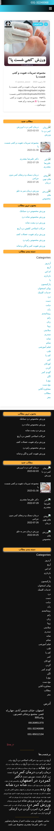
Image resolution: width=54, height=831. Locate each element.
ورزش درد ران (23, 797)
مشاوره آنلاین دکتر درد (12, 789)
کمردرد (34, 809)
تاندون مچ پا (39, 760)
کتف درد (14, 805)
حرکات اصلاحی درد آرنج (24, 760)
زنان (49, 322)
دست (48, 301)
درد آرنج (26, 764)
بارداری (47, 276)
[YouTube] (10, 2)
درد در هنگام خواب (17, 764)
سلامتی (47, 330)
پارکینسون (46, 284)
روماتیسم (46, 313)
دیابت (48, 305)
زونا (49, 326)
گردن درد (24, 809)
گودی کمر (46, 372)
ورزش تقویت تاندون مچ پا (16, 793)
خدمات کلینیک (44, 292)
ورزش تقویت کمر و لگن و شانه (30, 246)
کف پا (48, 355)
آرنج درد (47, 760)
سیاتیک (29, 785)
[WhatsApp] (22, 2)
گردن (48, 368)
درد (49, 297)
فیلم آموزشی (44, 347)
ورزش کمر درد (39, 804)
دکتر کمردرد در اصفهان (33, 778)
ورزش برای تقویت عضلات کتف (30, 234)
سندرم (48, 334)
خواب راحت (35, 764)
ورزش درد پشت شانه (35, 223)
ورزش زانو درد (43, 800)
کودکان (47, 364)
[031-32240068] (47, 728)
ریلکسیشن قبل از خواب (12, 781)
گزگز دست (41, 813)
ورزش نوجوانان (12, 801)
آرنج (49, 267)
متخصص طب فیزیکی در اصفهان (29, 789)
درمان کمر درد (24, 772)
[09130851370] (47, 723)
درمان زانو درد (43, 772)
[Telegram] (4, 2)
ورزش (27, 793)
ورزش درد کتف (13, 797)
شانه (48, 339)
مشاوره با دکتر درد (45, 793)
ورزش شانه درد (25, 800)
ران (49, 309)
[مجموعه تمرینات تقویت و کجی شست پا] (27, 43)
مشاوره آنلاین (44, 389)
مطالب (47, 393)
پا (50, 280)
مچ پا (48, 380)
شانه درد (20, 785)
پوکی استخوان (44, 288)
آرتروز (48, 263)
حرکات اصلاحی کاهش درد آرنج (31, 228)
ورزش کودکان (21, 805)
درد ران (8, 764)
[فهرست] (50, 8)
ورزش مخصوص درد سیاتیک (32, 211)
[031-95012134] (47, 734)
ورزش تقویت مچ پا (34, 797)
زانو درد (47, 785)
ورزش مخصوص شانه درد (33, 217)
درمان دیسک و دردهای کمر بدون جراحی (19, 768)
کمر (49, 359)
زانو (49, 318)
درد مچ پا (35, 768)
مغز (49, 397)
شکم (48, 343)
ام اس (48, 271)
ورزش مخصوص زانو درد (34, 240)
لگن (49, 376)
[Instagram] (16, 2)
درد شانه (44, 767)
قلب (49, 351)
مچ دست (47, 385)
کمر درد (43, 809)
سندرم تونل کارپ (37, 785)
